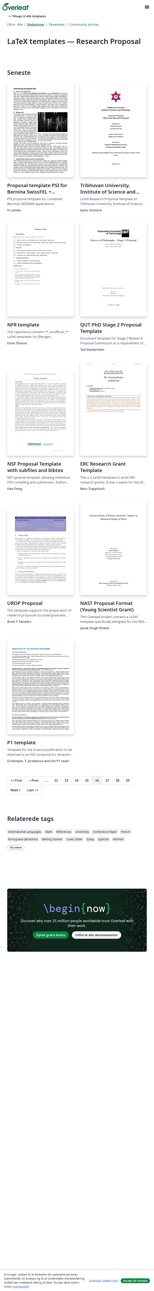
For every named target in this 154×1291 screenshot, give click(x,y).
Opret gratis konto (50, 935)
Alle (20, 24)
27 (107, 780)
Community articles (84, 24)
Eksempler (57, 24)
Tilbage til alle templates (27, 16)
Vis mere (16, 847)
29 (128, 780)
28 (117, 780)
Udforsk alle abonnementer (96, 935)
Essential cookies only (103, 1280)
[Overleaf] (15, 7)
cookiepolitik (20, 1286)
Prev (33, 780)
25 (87, 780)
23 (66, 780)
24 (76, 780)
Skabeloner (36, 24)
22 (56, 780)
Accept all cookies (135, 1281)
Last (32, 790)
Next (15, 790)
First (16, 780)
